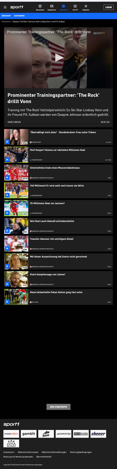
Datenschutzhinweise (28, 452)
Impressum (8, 452)
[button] (58, 57)
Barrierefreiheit (44, 456)
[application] (58, 57)
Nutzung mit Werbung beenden (18, 456)
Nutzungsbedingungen (81, 452)
